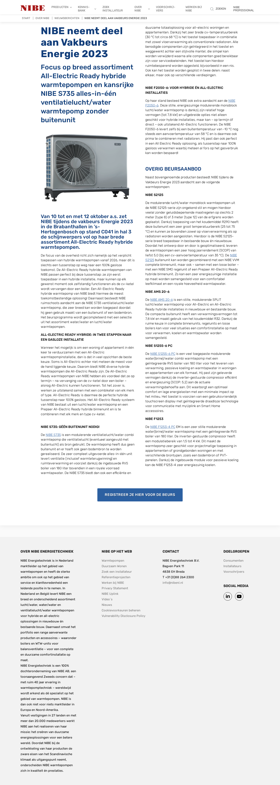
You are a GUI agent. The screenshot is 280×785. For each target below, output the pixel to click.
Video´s (107, 599)
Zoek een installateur (117, 571)
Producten (59, 7)
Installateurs (232, 566)
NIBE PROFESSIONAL (243, 9)
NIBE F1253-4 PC (162, 427)
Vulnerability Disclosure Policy (123, 616)
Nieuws (107, 605)
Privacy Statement (115, 588)
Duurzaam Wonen (114, 566)
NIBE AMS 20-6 (161, 300)
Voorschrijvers (165, 8)
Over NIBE (138, 8)
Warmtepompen (113, 560)
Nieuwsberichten (67, 18)
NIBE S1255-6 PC (162, 354)
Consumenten (233, 560)
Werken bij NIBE (194, 8)
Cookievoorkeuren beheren (121, 610)
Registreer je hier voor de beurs (144, 494)
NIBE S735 (53, 435)
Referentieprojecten (116, 577)
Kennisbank (84, 8)
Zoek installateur (112, 8)
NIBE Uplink (110, 594)
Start (26, 18)
